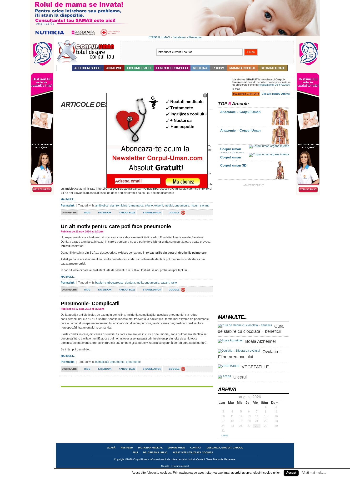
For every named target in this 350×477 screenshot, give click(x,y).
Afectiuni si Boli (87, 68)
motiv (139, 282)
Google (174, 212)
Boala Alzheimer (260, 341)
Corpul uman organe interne (232, 151)
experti (158, 205)
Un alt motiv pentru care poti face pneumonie (116, 226)
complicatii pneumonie (110, 362)
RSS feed (127, 447)
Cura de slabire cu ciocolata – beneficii (251, 329)
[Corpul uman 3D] (280, 178)
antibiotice (102, 205)
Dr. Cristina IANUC (155, 452)
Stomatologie (273, 68)
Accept (291, 472)
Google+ (166, 466)
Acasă (64, 68)
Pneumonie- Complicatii (90, 303)
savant (165, 282)
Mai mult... (68, 199)
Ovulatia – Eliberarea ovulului (250, 354)
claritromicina (118, 205)
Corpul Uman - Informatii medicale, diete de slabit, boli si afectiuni (169, 459)
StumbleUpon (152, 212)
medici (169, 205)
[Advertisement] (142, 87)
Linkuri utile (176, 447)
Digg (87, 212)
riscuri (195, 205)
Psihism (218, 68)
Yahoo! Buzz (127, 212)
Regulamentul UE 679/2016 (274, 84)
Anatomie (114, 68)
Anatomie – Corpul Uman (240, 112)
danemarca (136, 205)
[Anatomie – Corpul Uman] (280, 124)
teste (174, 282)
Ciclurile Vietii (139, 68)
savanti (204, 205)
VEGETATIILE (255, 366)
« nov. (225, 435)
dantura (130, 282)
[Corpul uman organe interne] (269, 146)
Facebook (104, 212)
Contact (195, 447)
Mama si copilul (242, 68)
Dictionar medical (150, 447)
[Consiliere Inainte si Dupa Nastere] (175, 35)
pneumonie (182, 205)
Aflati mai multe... (314, 472)
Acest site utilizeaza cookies (192, 452)
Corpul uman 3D (233, 165)
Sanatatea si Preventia (187, 37)
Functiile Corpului (172, 68)
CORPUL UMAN (159, 37)
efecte (149, 205)
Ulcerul (240, 377)
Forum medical (181, 466)
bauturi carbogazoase (109, 282)
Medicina (200, 68)
